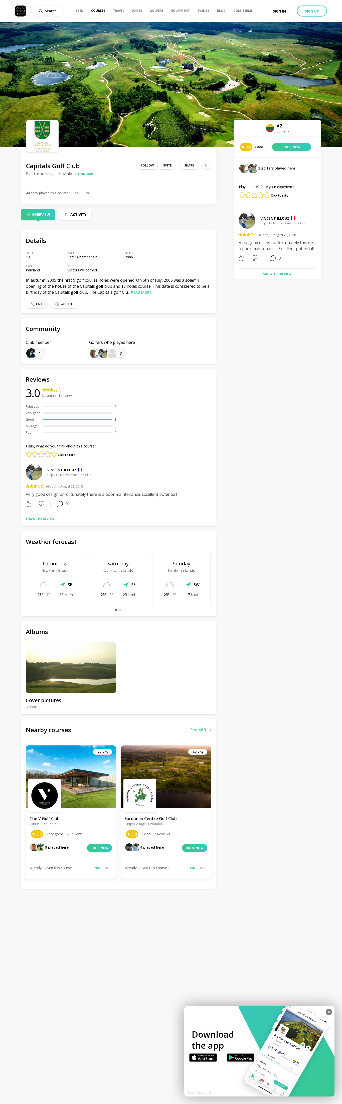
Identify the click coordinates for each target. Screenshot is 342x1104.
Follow (147, 165)
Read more (141, 292)
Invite (166, 165)
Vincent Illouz (61, 469)
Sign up (312, 11)
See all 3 (198, 730)
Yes (77, 193)
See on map (84, 174)
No (87, 193)
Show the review (40, 519)
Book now (99, 848)
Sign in (279, 11)
